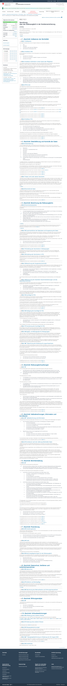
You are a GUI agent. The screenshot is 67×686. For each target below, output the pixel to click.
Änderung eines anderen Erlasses (32, 622)
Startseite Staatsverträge (23, 666)
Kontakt (54, 1)
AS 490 (42, 115)
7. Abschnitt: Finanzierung (31, 527)
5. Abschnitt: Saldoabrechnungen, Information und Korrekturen (38, 415)
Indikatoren (26, 41)
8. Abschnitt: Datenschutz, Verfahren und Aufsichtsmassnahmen (35, 566)
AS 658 (37, 226)
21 (43, 242)
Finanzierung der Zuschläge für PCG (33, 326)
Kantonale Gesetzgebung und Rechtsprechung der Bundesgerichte (57, 667)
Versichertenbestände (29, 205)
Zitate (16, 36)
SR (21, 36)
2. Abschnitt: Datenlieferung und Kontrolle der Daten (39, 141)
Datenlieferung (27, 143)
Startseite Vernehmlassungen (24, 654)
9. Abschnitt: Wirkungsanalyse (32, 598)
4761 (57, 618)
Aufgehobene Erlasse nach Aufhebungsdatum (6, 676)
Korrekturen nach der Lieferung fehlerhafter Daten (37, 442)
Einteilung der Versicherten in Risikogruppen (35, 248)
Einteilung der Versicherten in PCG (33, 254)
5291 (22, 619)
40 (26, 636)
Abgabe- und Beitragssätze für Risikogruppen (36, 331)
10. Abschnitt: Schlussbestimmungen (34, 613)
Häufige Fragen (50, 1)
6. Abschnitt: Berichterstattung (32, 461)
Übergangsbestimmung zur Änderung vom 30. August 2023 (43, 637)
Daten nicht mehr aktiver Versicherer (33, 176)
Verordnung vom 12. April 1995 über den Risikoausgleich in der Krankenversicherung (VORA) (10, 74)
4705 (42, 618)
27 (21, 372)
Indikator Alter (27, 51)
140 (29, 618)
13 (40, 164)
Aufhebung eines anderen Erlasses (33, 615)
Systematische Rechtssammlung (12, 14)
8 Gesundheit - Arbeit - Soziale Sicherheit (25, 14)
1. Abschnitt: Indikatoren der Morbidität (35, 39)
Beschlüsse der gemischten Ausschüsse (39, 672)
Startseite (3, 14)
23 (42, 297)
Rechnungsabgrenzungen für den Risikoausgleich (37, 553)
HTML (11, 51)
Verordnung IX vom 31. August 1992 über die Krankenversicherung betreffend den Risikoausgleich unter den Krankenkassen (9, 80)
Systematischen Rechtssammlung (31, 8)
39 (20, 623)
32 (30, 501)
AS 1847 (35, 109)
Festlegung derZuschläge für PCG (33, 311)
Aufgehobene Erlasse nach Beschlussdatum (6, 678)
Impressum (63, 684)
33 (46, 504)
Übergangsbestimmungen (31, 627)
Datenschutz (27, 569)
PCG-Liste (26, 85)
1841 (26, 618)
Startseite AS (53, 654)
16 (43, 191)
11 (27, 149)
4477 (51, 618)
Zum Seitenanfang (62, 647)
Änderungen (15, 34)
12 (21, 157)
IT (60, 1)
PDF (14, 51)
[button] (10, 11)
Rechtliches (58, 684)
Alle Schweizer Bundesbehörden (7, 1)
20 (45, 239)
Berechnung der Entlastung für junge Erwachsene (40, 343)
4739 (47, 618)
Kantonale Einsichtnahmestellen (56, 668)
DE (57, 1)
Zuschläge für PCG (29, 295)
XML (12, 51)
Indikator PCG (27, 119)
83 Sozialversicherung (37, 14)
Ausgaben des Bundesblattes (40, 656)
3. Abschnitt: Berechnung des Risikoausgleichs (37, 203)
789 (26, 619)
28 (38, 405)
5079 (35, 618)
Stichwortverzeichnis (5, 669)
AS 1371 (22, 618)
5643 (38, 618)
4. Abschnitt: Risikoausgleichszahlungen (35, 365)
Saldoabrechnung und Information (35, 418)
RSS (11, 684)
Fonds (25, 540)
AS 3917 (43, 138)
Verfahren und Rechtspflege (31, 582)
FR (59, 1)
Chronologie (15, 33)
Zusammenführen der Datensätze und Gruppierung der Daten (40, 230)
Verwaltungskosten (29, 529)
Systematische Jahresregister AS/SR (57, 658)
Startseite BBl (37, 654)
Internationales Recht (6, 672)
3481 (28, 619)
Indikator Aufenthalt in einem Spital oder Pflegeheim (37, 61)
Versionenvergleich (6, 45)
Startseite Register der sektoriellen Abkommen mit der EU (41, 668)
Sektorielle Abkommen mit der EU (40, 669)
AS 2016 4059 (14, 28)
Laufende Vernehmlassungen (23, 658)
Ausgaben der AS (54, 656)
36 (55, 575)
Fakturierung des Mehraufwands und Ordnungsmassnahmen (40, 589)
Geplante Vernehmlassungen (23, 656)
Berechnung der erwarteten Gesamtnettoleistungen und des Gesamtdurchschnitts (38, 280)
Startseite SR (4, 667)
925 (32, 618)
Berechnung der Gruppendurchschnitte (34, 263)
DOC (16, 51)
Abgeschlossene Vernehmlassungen (25, 659)
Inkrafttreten (27, 643)
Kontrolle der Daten (29, 189)
